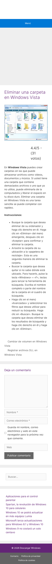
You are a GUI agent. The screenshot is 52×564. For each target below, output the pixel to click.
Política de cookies (26, 560)
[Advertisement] (26, 55)
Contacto (14, 556)
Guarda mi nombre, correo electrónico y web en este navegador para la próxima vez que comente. (25, 433)
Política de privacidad (30, 556)
